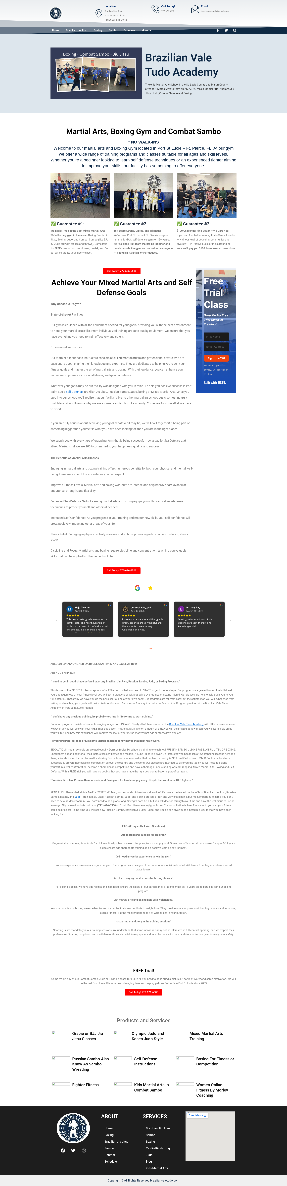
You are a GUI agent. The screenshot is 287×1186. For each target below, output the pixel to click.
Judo (78, 796)
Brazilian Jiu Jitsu (76, 30)
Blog (149, 1161)
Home (55, 30)
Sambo (113, 30)
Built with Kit (215, 383)
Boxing (98, 30)
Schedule (129, 30)
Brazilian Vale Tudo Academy (186, 724)
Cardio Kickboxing (158, 1148)
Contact (109, 1155)
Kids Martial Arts (157, 1168)
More (145, 30)
